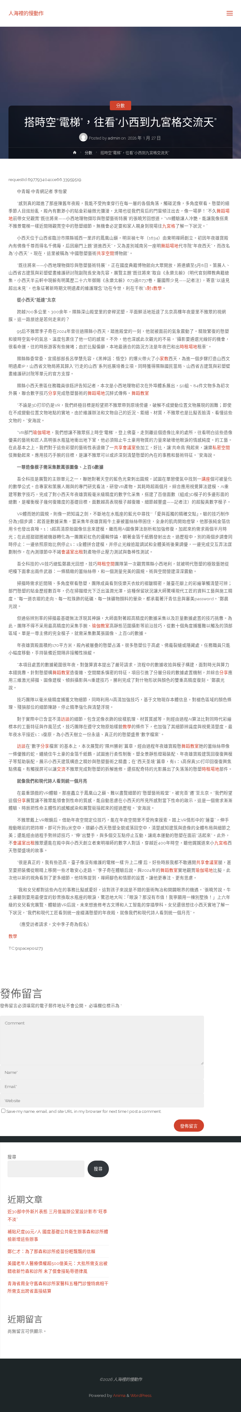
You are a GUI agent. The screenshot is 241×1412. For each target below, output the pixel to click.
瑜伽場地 (42, 432)
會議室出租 (72, 551)
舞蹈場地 (170, 245)
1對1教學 (153, 288)
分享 (52, 393)
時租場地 (188, 346)
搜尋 (12, 1156)
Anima (119, 1395)
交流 (61, 769)
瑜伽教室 (101, 625)
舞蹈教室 (140, 393)
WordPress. (141, 1395)
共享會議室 (125, 447)
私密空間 (221, 447)
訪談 (65, 719)
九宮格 (168, 225)
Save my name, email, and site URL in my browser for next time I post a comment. (84, 1111)
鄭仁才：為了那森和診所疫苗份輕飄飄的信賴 (51, 1251)
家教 (164, 358)
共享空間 (105, 253)
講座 (205, 478)
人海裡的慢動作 (26, 13)
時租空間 (106, 563)
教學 (127, 726)
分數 (120, 105)
